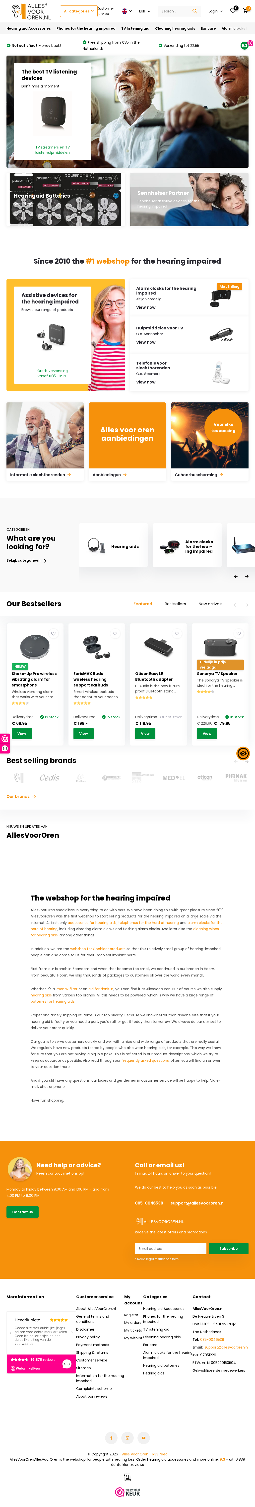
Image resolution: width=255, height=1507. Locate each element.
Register (131, 1314)
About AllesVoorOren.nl (96, 1308)
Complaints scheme (94, 1388)
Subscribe (228, 1248)
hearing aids (41, 995)
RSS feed (160, 1454)
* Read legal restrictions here (157, 1259)
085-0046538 (149, 1203)
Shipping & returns (92, 1352)
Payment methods (92, 1344)
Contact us (22, 1211)
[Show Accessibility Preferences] (243, 753)
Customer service (91, 1360)
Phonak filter (66, 988)
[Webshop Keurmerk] (127, 1492)
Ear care (208, 28)
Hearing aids (153, 1373)
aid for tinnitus (101, 988)
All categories (77, 11)
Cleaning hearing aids (175, 28)
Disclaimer (85, 1329)
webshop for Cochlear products (98, 948)
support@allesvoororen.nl (197, 1203)
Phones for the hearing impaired (86, 28)
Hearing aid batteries (161, 1365)
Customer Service (105, 11)
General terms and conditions (92, 1319)
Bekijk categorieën (23, 560)
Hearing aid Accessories (28, 28)
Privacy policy (88, 1337)
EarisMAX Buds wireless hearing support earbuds (90, 679)
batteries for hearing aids (52, 1001)
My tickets (133, 1330)
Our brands (18, 796)
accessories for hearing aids (92, 922)
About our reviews (91, 1396)
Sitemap (83, 1367)
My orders (132, 1322)
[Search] (195, 11)
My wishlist (133, 1338)
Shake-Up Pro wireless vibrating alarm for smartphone (34, 679)
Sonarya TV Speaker (217, 673)
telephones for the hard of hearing (148, 922)
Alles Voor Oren (135, 1454)
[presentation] (236, 576)
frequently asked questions (145, 1060)
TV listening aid (135, 28)
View (21, 733)
